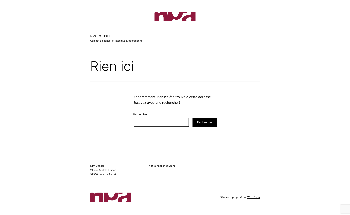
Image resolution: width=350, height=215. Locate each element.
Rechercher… (141, 114)
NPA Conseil (101, 36)
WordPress (253, 197)
